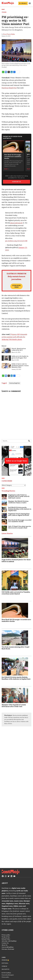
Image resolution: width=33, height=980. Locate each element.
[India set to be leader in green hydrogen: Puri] (6, 360)
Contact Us (5, 943)
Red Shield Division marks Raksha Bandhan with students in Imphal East (19, 510)
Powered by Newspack (8, 975)
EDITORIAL (5, 963)
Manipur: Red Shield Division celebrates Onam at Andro (18, 503)
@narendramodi (16, 224)
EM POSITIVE (5, 969)
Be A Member (23, 3)
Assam (4, 12)
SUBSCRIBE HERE (16, 288)
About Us (4, 945)
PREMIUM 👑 (5, 960)
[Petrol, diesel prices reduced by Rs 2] (6, 352)
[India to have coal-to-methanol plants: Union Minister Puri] (6, 368)
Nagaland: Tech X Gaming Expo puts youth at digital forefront (19, 516)
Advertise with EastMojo (9, 941)
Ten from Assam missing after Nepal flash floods (15, 649)
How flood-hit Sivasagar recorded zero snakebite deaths (19, 522)
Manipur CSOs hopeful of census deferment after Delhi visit (14, 707)
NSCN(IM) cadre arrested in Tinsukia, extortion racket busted (16, 594)
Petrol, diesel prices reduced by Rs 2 (19, 351)
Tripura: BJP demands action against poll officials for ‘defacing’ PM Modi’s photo (14, 338)
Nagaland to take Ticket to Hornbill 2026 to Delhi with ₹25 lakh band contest (18, 498)
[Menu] (29, 3)
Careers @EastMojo (8, 947)
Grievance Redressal (8, 949)
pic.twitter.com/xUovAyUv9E (16, 242)
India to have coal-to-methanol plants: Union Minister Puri (20, 367)
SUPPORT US (16, 181)
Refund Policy (6, 939)
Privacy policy (6, 935)
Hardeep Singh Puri (9, 88)
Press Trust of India (9, 34)
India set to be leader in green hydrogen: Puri (20, 358)
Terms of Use (6, 937)
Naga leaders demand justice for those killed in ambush (16, 562)
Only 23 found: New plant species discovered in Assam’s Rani (19, 528)
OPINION (4, 966)
